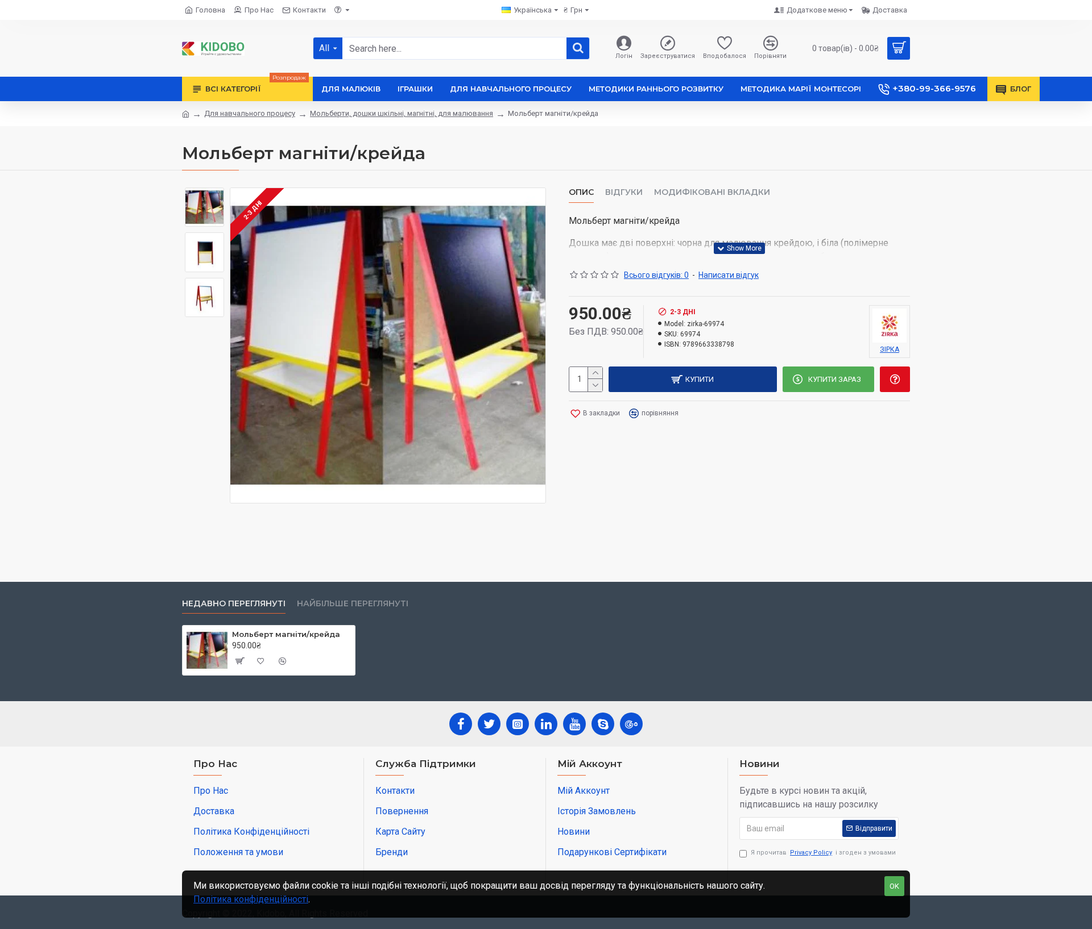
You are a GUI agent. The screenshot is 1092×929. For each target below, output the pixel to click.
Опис (581, 192)
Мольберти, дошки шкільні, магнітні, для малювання (401, 113)
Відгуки (624, 192)
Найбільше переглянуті (352, 604)
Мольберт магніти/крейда (286, 634)
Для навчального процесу (249, 113)
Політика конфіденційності (250, 899)
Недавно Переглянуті (234, 604)
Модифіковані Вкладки (712, 192)
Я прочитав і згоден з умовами (823, 852)
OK (894, 886)
